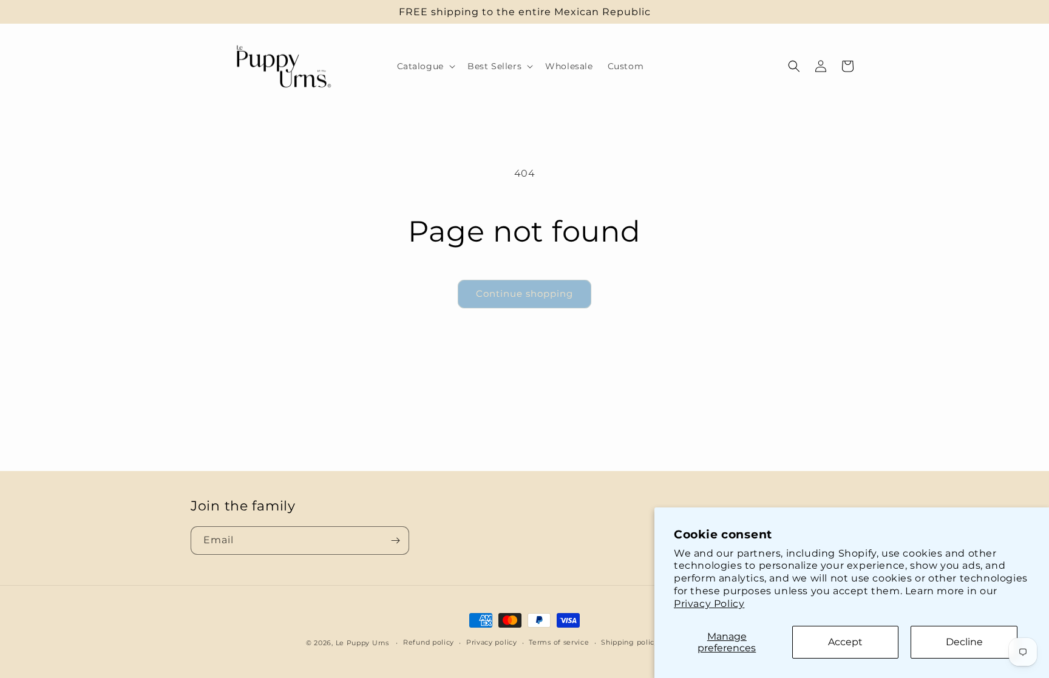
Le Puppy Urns (364, 643)
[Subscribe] (395, 540)
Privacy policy (491, 642)
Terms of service (559, 642)
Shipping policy (630, 642)
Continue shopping (524, 293)
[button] (425, 66)
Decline (964, 642)
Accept (845, 642)
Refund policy (428, 642)
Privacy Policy (709, 603)
